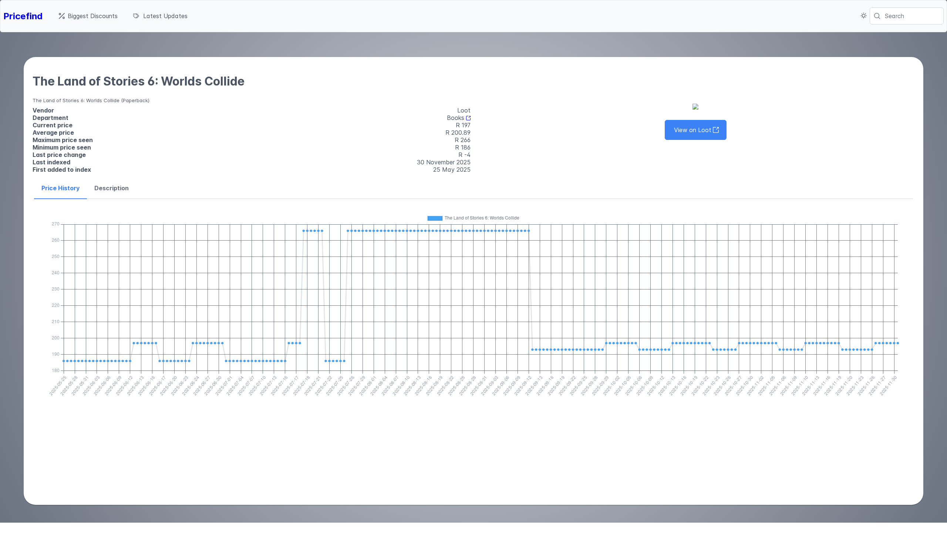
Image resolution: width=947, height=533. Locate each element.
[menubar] (123, 16)
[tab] (60, 188)
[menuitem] (88, 16)
